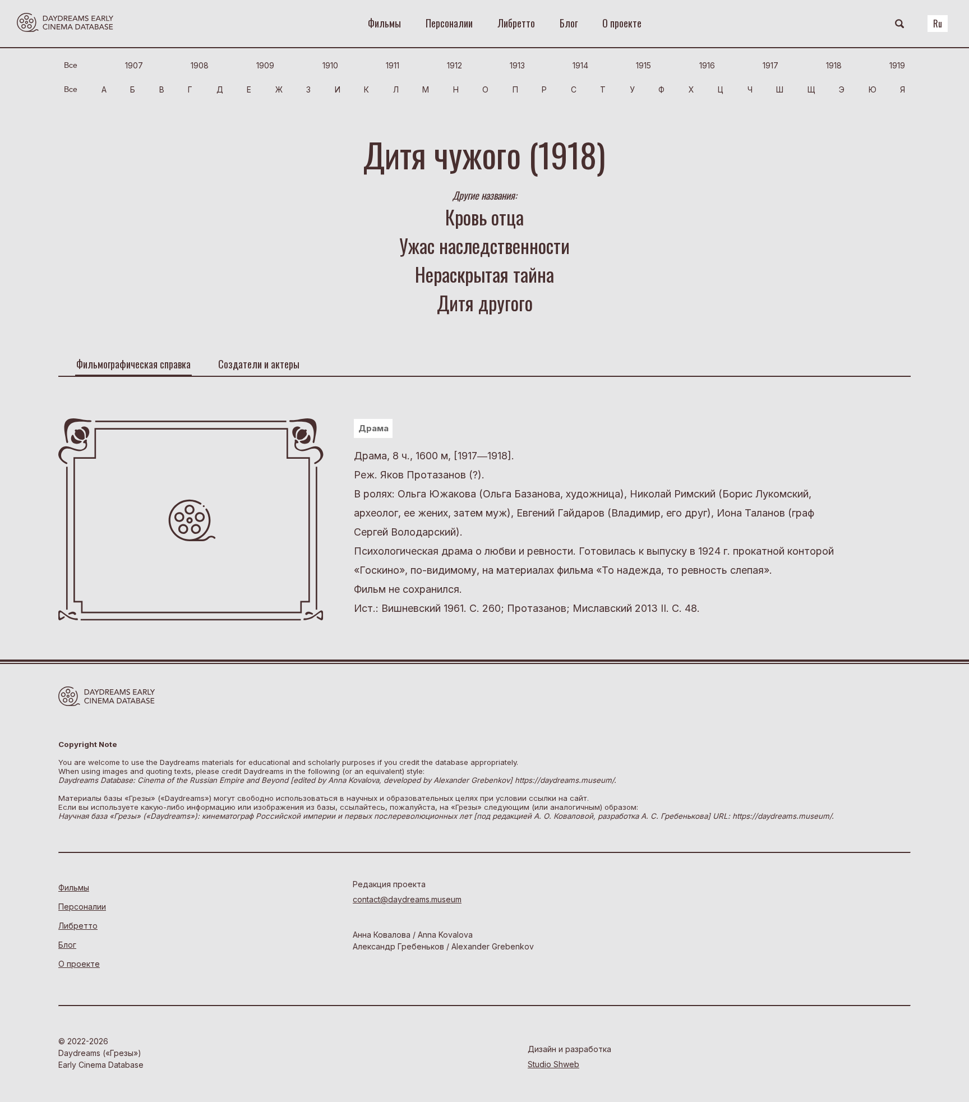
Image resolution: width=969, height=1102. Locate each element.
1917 (770, 65)
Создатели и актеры (258, 364)
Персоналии (449, 23)
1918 (834, 65)
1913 (517, 65)
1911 (392, 65)
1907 (134, 65)
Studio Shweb (553, 1064)
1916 (707, 65)
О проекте (622, 23)
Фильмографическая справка (133, 364)
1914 (580, 65)
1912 (454, 65)
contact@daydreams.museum (407, 899)
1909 (265, 65)
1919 (897, 65)
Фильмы (384, 23)
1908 (200, 65)
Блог (569, 23)
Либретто (516, 23)
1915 (643, 65)
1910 (330, 65)
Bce (70, 65)
